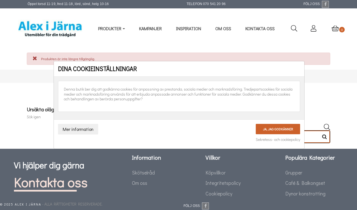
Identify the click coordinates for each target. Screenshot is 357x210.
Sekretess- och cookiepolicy (278, 139)
